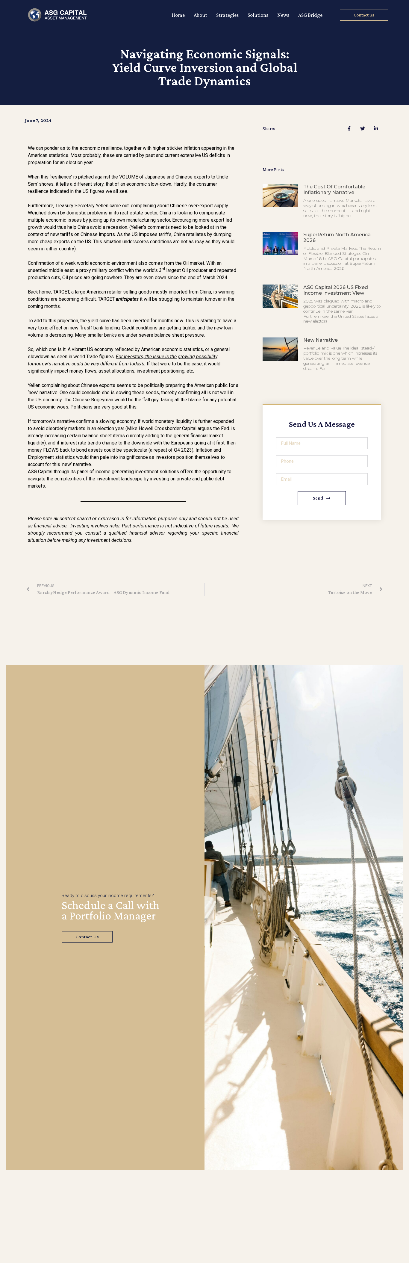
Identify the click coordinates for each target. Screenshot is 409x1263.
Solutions (258, 15)
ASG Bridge (310, 15)
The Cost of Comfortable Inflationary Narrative (334, 189)
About (200, 15)
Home (178, 15)
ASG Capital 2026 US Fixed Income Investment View (335, 290)
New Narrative (320, 340)
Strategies (227, 15)
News (283, 15)
